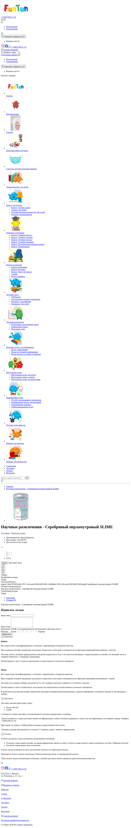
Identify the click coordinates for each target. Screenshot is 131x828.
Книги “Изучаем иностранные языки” (28, 244)
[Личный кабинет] (2, 22)
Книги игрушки (18, 269)
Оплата (9, 471)
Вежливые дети (18, 329)
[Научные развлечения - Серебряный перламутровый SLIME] (20, 521)
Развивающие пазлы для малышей (26, 402)
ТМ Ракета (16, 297)
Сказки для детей (18, 210)
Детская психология (15, 322)
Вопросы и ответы (11, 785)
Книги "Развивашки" (20, 247)
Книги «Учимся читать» (21, 240)
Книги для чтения (14, 205)
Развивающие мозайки (21, 405)
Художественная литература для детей (28, 212)
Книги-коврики (18, 276)
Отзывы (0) (11, 600)
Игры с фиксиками (19, 350)
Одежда (9, 132)
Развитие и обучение (15, 233)
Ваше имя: (5, 615)
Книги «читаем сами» (20, 208)
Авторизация (12, 29)
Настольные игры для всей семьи (25, 379)
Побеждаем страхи (19, 327)
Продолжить (7, 634)
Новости (5, 789)
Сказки (14, 274)
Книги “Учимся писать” (21, 235)
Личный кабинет (10, 780)
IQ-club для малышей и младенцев (26, 400)
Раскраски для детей (20, 304)
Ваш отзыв (5, 627)
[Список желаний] (2, 33)
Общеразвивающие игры (22, 407)
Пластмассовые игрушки (17, 150)
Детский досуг (12, 295)
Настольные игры (14, 372)
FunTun (9, 96)
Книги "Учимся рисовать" (22, 242)
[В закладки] (2, 547)
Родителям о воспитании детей (25, 324)
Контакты (10, 473)
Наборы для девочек (15, 443)
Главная (9, 486)
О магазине (11, 466)
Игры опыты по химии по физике (26, 354)
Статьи (4, 794)
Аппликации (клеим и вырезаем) (25, 299)
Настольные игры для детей (23, 375)
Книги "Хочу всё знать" (21, 272)
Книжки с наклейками (21, 302)
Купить (4, 563)
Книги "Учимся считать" (22, 237)
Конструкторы (12, 114)
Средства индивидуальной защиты (21, 169)
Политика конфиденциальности (15, 820)
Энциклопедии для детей (17, 187)
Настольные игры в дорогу (23, 377)
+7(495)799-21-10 (8, 17)
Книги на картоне (14, 265)
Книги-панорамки (19, 267)
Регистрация (11, 27)
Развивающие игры (14, 398)
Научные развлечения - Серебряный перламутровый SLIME (32, 489)
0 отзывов (5, 533)
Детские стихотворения (21, 214)
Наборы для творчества (16, 462)
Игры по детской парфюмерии (24, 352)
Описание (10, 598)
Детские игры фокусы (15, 425)
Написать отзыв (18, 533)
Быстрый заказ (15, 563)
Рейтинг (4, 631)
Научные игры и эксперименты (20, 347)
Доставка (10, 468)
